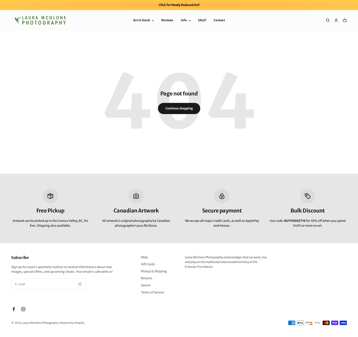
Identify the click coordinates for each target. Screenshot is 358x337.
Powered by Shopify (71, 323)
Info (184, 20)
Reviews (167, 20)
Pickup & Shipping (154, 271)
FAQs (144, 257)
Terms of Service (152, 292)
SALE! (202, 20)
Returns (146, 278)
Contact (219, 20)
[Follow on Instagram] (23, 309)
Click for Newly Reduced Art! (179, 5)
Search (145, 285)
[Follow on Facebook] (13, 309)
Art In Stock (141, 20)
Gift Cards (148, 264)
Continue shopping (179, 108)
